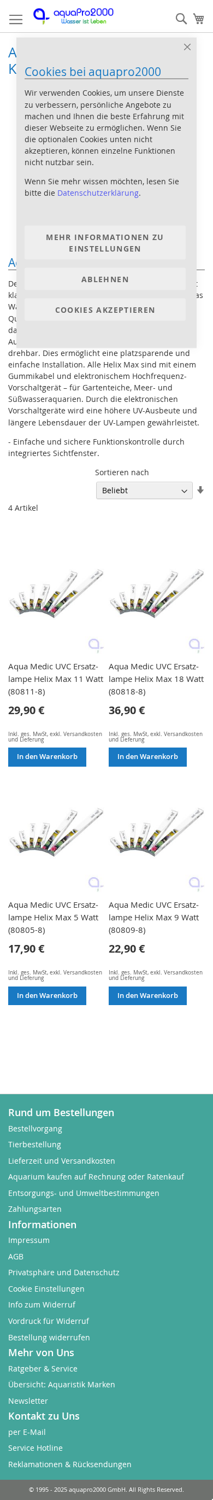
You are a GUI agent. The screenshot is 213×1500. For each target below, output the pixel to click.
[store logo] (79, 16)
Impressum (29, 1240)
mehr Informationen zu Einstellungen (105, 242)
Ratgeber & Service (43, 1368)
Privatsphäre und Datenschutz (64, 1272)
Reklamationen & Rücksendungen (70, 1464)
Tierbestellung (34, 1144)
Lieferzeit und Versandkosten (61, 1160)
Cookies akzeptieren (105, 309)
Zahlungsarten (35, 1209)
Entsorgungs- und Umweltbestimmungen (83, 1193)
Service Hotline (35, 1448)
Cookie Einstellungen (46, 1288)
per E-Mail (27, 1432)
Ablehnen (105, 278)
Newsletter (28, 1401)
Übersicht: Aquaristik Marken (61, 1384)
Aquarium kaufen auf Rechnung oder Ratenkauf (96, 1176)
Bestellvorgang (35, 1128)
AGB (15, 1256)
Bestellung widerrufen (49, 1337)
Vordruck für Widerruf (48, 1321)
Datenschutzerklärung (98, 193)
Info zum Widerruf (41, 1304)
